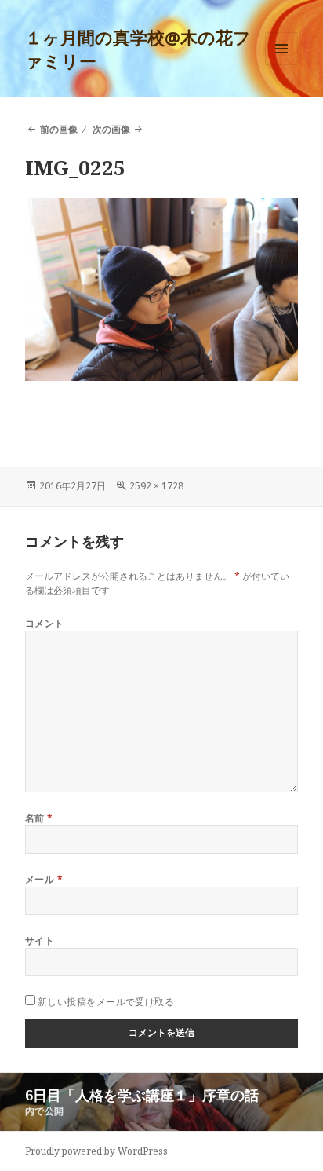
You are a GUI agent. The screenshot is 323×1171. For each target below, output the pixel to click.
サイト (39, 940)
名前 (39, 818)
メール (44, 879)
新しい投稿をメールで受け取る (106, 1001)
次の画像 (111, 129)
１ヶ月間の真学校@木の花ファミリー (138, 48)
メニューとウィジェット (281, 64)
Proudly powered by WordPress (96, 1151)
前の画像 (59, 129)
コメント (44, 623)
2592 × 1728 (156, 485)
